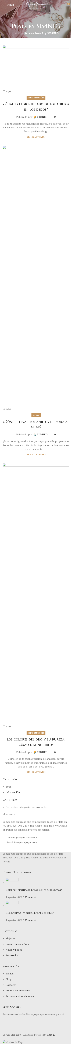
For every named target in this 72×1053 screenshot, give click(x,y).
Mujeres (10, 938)
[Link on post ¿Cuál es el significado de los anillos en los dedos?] (36, 69)
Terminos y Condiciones (20, 996)
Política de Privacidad (18, 990)
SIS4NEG (48, 26)
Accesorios (12, 955)
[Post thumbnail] (12, 882)
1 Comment (29, 897)
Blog (8, 979)
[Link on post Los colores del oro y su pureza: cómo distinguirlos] (36, 595)
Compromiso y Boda (17, 944)
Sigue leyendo (36, 137)
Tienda (9, 973)
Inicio (17, 33)
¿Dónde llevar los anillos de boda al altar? (30, 913)
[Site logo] (36, 5)
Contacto (11, 984)
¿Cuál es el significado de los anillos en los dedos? (34, 890)
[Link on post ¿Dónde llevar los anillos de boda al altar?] (36, 278)
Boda (36, 415)
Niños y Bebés (14, 949)
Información (36, 98)
